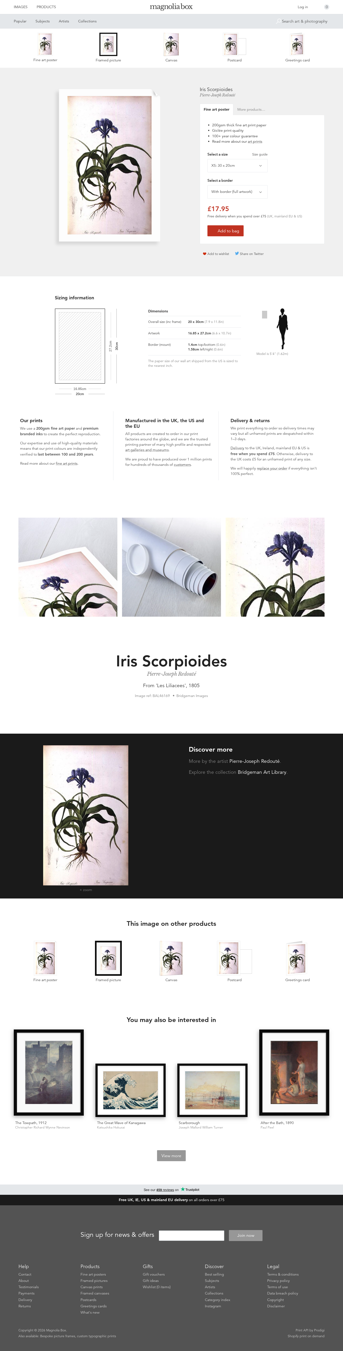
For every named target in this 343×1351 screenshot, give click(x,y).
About (23, 1280)
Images (21, 7)
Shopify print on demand (306, 1336)
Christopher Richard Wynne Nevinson (42, 1127)
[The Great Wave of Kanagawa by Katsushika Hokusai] (130, 1090)
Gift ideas (151, 1280)
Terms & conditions (283, 1274)
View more (171, 1155)
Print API (302, 1330)
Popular (20, 21)
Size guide (260, 154)
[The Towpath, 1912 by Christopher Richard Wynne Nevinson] (49, 1073)
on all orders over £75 (171, 1200)
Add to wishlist (218, 254)
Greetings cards (93, 1306)
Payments (26, 1293)
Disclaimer (276, 1306)
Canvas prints (91, 1287)
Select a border (220, 180)
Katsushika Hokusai (111, 1127)
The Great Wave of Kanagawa (121, 1123)
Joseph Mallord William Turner (201, 1127)
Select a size (237, 154)
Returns (24, 1306)
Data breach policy (282, 1293)
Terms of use (277, 1287)
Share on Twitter (252, 254)
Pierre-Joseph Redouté (217, 95)
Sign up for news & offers (117, 1235)
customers (182, 464)
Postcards (88, 1300)
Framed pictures (94, 1280)
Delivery (237, 448)
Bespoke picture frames (57, 1336)
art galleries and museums (147, 450)
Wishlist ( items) (157, 1287)
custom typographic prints (96, 1336)
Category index (217, 1300)
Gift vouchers (154, 1274)
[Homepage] (171, 8)
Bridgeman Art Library (262, 772)
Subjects (42, 21)
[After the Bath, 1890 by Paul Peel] (294, 1073)
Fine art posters (93, 1274)
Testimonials (28, 1287)
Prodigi (319, 1330)
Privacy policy (278, 1280)
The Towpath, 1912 (31, 1123)
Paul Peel (267, 1127)
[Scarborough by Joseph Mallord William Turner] (212, 1090)
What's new (90, 1312)
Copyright (275, 1300)
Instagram (213, 1306)
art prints (255, 141)
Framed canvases (94, 1293)
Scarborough (189, 1123)
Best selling (214, 1274)
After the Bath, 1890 (277, 1123)
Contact (24, 1274)
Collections (87, 21)
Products (46, 7)
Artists (64, 21)
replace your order (272, 468)
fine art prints (66, 463)
